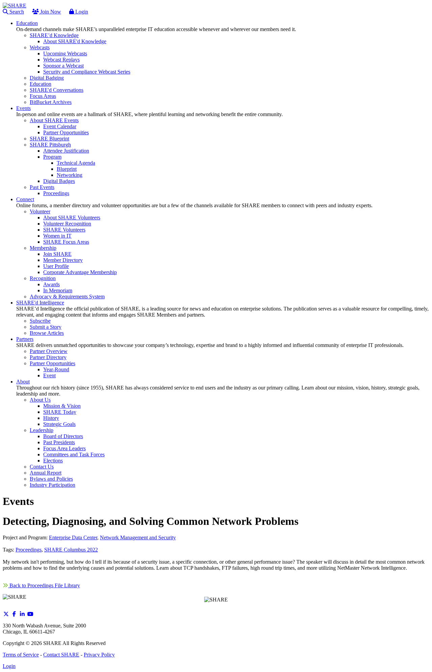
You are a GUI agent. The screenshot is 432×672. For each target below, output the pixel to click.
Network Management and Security (138, 537)
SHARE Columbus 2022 (71, 550)
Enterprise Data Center (73, 537)
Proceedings (29, 550)
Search (16, 12)
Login (81, 12)
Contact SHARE (61, 654)
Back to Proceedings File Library (44, 585)
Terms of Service (21, 654)
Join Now (50, 12)
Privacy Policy (99, 654)
